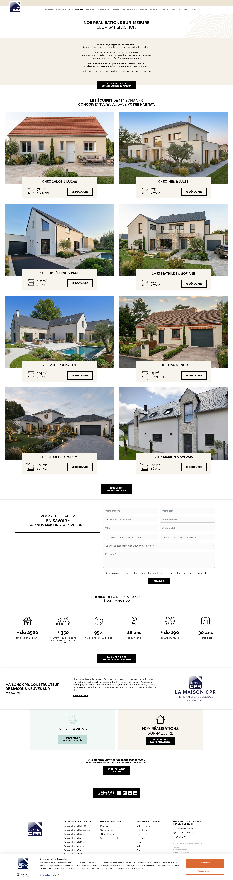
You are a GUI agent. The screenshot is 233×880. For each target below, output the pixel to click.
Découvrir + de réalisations (116, 489)
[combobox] (106, 519)
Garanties (176, 848)
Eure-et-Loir (142, 834)
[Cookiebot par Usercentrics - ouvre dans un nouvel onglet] (23, 875)
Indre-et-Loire (143, 826)
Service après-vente (109, 838)
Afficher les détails (48, 875)
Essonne (141, 838)
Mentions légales (179, 846)
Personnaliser (204, 871)
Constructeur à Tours (73, 850)
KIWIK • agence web (182, 852)
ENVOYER (159, 581)
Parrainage (105, 826)
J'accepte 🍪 (205, 863)
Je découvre (80, 191)
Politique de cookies (180, 849)
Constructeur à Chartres (75, 834)
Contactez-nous (107, 830)
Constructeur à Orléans (74, 842)
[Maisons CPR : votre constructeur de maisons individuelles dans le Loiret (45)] (35, 829)
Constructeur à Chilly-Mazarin (77, 826)
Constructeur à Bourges (75, 838)
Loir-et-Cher (142, 830)
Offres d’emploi (107, 834)
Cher (139, 850)
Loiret (139, 842)
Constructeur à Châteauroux (77, 830)
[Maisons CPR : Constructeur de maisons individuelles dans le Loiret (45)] (15, 7)
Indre (139, 846)
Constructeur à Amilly (74, 846)
